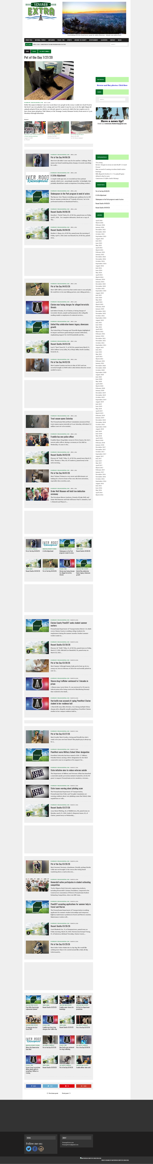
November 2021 (101, 341)
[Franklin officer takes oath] (83, 1063)
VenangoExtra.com (37, 102)
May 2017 (99, 463)
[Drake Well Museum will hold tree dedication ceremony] (37, 499)
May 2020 (99, 381)
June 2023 (99, 298)
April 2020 (99, 384)
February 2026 (100, 225)
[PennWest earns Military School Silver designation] (37, 760)
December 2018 (101, 420)
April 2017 (99, 465)
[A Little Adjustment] (37, 184)
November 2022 (101, 313)
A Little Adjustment (58, 175)
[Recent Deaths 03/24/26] (67, 1023)
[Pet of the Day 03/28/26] (37, 671)
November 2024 (101, 259)
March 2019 (99, 413)
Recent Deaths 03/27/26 (60, 807)
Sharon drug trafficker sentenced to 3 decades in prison (69, 682)
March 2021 (99, 359)
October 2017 (100, 452)
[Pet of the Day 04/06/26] (37, 165)
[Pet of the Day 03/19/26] (67, 1063)
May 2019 (99, 409)
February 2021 (100, 361)
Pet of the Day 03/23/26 (83, 1027)
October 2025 (100, 234)
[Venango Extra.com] (40, 11)
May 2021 (99, 354)
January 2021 (100, 363)
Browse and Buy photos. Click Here (112, 85)
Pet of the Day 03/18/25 (77, 134)
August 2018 (100, 429)
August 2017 (100, 456)
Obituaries (51, 40)
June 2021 (99, 352)
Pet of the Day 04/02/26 (60, 362)
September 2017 (101, 454)
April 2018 (99, 438)
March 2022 (99, 332)
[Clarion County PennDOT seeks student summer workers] (37, 631)
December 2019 (101, 393)
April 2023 (99, 302)
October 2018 (100, 424)
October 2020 (100, 370)
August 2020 (100, 375)
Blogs (119, 40)
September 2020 (101, 372)
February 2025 (100, 252)
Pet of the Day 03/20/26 (83, 1047)
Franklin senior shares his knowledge (67, 1008)
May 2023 (99, 300)
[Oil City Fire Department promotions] (83, 1003)
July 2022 (99, 322)
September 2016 (101, 481)
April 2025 (99, 248)
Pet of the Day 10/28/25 (54, 134)
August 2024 (100, 266)
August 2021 (100, 347)
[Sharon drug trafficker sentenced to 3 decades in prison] (37, 689)
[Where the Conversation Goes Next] (33, 1043)
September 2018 (101, 427)
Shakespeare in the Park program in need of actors (70, 193)
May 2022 (99, 327)
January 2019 (100, 418)
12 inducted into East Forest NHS (31, 1028)
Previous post (53, 1093)
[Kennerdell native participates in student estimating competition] (37, 890)
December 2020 (101, 366)
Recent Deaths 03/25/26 (49, 1007)
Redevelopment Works (49, 549)
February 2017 (100, 470)
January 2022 (100, 336)
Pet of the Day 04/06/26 (60, 157)
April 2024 (99, 275)
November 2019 (101, 395)
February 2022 (100, 334)
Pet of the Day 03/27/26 (60, 733)
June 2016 (99, 488)
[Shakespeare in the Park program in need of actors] (37, 202)
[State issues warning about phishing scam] (37, 796)
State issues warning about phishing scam (67, 788)
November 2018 (101, 422)
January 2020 (100, 390)
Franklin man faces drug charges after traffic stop (50, 1028)
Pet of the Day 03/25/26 (60, 944)
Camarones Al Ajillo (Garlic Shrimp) (107, 178)
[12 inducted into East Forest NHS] (33, 1023)
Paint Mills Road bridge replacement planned (32, 1008)
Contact (112, 40)
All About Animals (31, 549)
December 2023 (101, 284)
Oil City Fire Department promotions (83, 1008)
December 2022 (101, 311)
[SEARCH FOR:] (119, 44)
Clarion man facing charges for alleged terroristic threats (70, 306)
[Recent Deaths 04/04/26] (37, 238)
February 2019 (100, 415)
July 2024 (99, 268)
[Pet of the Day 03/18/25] (81, 127)
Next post (65, 1093)
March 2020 (99, 386)
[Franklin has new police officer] (37, 445)
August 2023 (100, 293)
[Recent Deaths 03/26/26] (37, 934)
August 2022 (100, 320)
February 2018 (100, 443)
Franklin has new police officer (62, 436)
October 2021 (100, 343)
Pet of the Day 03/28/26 (60, 662)
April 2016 (99, 492)
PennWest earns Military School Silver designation (70, 752)
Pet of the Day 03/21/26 (49, 1047)
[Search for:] (112, 99)
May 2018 (99, 436)
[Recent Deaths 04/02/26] (37, 463)
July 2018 (99, 431)
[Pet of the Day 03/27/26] (37, 742)
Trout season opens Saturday (62, 418)
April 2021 (99, 356)
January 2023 (100, 309)
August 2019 (100, 402)
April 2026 (99, 220)
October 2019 (100, 397)
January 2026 (100, 227)
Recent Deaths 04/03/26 (60, 343)
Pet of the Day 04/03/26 (60, 286)
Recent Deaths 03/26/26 (60, 926)
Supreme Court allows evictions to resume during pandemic (33, 135)
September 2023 (101, 291)
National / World (40, 40)
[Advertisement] (58, 262)
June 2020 (99, 379)
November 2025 (101, 232)
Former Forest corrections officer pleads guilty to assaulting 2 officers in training (33, 1070)
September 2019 (101, 400)
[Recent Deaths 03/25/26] (50, 1003)
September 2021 (101, 345)
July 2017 (99, 458)
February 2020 (100, 388)
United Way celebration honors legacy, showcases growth (69, 326)
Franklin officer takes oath (83, 1067)
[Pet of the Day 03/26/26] (37, 872)
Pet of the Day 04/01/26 (60, 473)
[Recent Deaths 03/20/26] (50, 1063)
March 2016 (99, 495)
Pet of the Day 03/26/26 (60, 863)
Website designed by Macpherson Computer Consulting (115, 1160)
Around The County (80, 40)
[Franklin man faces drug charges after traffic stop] (50, 1023)
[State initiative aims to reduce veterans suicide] (37, 778)
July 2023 (99, 295)
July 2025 (99, 241)
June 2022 (99, 325)
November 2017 (101, 449)
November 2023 (101, 286)
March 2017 (99, 468)
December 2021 (101, 338)
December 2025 (101, 229)
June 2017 (99, 461)
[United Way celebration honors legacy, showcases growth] (37, 332)
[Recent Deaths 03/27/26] (37, 816)
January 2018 (100, 445)
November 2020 (101, 368)
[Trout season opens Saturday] (37, 427)
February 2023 (100, 307)
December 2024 (101, 257)
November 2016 (101, 477)
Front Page (29, 40)
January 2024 (100, 282)
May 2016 (99, 490)
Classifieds (104, 40)
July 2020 (99, 377)
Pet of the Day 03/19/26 (66, 1067)
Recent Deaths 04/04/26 (60, 229)
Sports (69, 40)
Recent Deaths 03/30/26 (60, 644)
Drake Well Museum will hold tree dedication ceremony (68, 492)
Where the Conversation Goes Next (32, 1048)
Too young (99, 163)
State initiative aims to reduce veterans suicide (69, 770)
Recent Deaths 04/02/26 (60, 454)
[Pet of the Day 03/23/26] (83, 1023)
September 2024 (101, 263)
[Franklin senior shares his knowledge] (67, 1003)
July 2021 (99, 350)
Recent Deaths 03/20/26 (50, 1067)
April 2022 (99, 329)
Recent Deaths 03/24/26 (66, 1027)
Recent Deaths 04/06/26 (60, 211)
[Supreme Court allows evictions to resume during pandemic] (35, 127)
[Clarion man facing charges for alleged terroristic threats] (37, 313)
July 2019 (99, 404)
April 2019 (99, 411)
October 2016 (100, 479)
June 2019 (99, 406)
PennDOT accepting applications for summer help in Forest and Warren (71, 905)
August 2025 (100, 239)
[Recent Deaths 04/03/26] (37, 352)
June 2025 (99, 243)
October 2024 (100, 261)
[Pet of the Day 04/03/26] (37, 294)
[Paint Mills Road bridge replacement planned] (33, 1003)
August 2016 (100, 483)
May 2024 (99, 273)
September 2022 (101, 318)
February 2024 (100, 279)
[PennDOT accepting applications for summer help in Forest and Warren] (37, 912)
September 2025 (101, 236)
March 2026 (99, 223)
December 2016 (101, 474)
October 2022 (100, 316)
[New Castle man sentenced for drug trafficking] (67, 1043)
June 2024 (99, 270)
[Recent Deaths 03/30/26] (37, 653)
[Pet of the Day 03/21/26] (50, 1043)
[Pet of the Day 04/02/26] (37, 370)
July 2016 (99, 486)
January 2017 (100, 472)
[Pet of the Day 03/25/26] (37, 952)
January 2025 (100, 254)
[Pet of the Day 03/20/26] (83, 1043)
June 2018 (99, 434)
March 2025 (99, 250)
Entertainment (93, 40)
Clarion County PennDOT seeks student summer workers (69, 624)
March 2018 (99, 440)
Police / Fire (61, 40)
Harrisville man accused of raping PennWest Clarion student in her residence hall (71, 702)
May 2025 (99, 245)
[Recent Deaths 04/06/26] (37, 220)
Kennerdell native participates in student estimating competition (71, 883)
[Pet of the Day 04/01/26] (37, 481)
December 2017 (101, 447)
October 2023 (100, 288)
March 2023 (99, 304)
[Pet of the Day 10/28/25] (58, 127)
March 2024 (99, 277)
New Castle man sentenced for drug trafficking (67, 1048)
